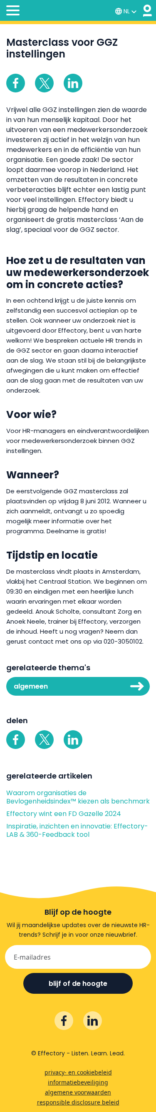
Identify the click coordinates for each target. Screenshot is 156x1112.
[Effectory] (147, 11)
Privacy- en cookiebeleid (78, 1072)
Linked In (73, 83)
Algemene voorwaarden (78, 1092)
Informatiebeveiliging (78, 1082)
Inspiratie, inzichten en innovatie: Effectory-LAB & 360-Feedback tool (77, 830)
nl (126, 11)
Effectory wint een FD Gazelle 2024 (63, 814)
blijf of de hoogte (78, 983)
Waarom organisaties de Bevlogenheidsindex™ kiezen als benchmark (78, 797)
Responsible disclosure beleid (78, 1102)
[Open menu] (13, 11)
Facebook (15, 83)
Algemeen (31, 686)
